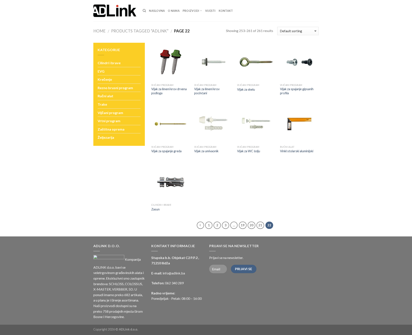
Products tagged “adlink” (139, 31)
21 (260, 225)
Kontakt (226, 10)
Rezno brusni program (115, 88)
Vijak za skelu (246, 89)
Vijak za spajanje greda (166, 151)
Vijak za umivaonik (206, 151)
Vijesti (210, 10)
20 (251, 225)
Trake (102, 104)
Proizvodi (191, 10)
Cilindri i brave (109, 63)
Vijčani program (110, 113)
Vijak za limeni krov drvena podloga (169, 91)
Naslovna (157, 10)
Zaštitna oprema (111, 129)
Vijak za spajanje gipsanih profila (297, 91)
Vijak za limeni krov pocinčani (207, 91)
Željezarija (106, 137)
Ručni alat (105, 96)
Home (99, 31)
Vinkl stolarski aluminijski (296, 151)
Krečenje (105, 79)
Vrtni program (109, 121)
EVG (101, 71)
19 (243, 225)
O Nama (174, 10)
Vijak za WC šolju (248, 151)
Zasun (155, 209)
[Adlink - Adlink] (114, 11)
